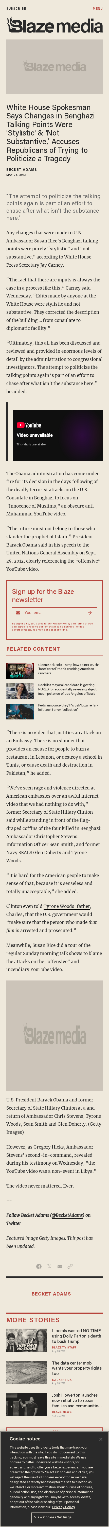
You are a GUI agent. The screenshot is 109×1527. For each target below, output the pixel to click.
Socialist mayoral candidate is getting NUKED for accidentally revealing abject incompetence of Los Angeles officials (67, 690)
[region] (54, 1479)
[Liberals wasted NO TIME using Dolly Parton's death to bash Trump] (26, 1339)
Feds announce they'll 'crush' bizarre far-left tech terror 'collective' (68, 708)
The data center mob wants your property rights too (77, 1368)
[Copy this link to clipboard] (70, 1266)
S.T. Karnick (61, 1380)
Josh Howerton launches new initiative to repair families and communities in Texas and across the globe (76, 1401)
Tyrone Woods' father (67, 906)
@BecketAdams (67, 1215)
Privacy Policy (61, 624)
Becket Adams (21, 170)
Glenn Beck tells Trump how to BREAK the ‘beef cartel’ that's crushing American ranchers (69, 669)
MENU (98, 8)
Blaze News (61, 1412)
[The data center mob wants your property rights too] (26, 1371)
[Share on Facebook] (39, 1266)
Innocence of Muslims (32, 506)
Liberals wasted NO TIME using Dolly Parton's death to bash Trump (76, 1336)
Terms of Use (85, 624)
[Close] (100, 1439)
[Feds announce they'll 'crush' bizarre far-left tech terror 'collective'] (20, 711)
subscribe (16, 8)
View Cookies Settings (52, 1517)
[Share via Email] (59, 1266)
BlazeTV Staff (64, 1347)
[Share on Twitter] (49, 1266)
